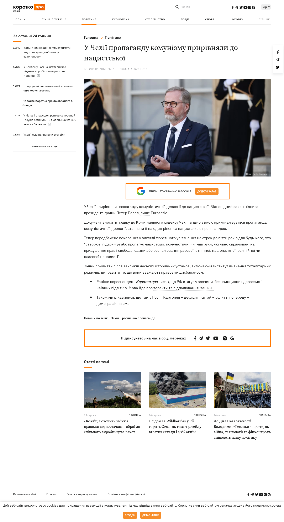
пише (145, 212)
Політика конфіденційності (126, 494)
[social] (232, 7)
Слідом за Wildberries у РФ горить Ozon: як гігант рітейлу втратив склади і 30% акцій (175, 427)
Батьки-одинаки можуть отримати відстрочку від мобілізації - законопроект (46, 52)
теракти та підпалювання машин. (183, 287)
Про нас (51, 494)
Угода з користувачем (82, 494)
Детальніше (150, 515)
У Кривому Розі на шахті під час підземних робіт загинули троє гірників (44, 71)
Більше (264, 19)
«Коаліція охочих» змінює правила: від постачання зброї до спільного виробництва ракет (112, 427)
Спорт (210, 19)
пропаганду (128, 206)
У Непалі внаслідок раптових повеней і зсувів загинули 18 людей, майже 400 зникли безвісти (49, 120)
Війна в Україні (54, 19)
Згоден (130, 515)
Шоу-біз (237, 19)
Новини (20, 19)
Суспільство (155, 19)
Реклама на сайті (24, 494)
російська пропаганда (138, 318)
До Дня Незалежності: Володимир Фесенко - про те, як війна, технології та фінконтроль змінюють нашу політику (242, 429)
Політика (89, 19)
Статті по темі (96, 361)
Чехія (115, 318)
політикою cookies (267, 505)
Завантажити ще (45, 146)
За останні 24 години (32, 36)
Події (185, 19)
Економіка (120, 19)
